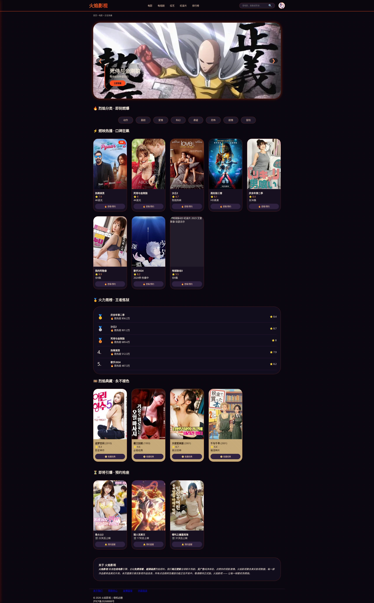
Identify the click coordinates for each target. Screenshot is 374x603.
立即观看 (117, 83)
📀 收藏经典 (110, 457)
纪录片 (183, 6)
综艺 (172, 6)
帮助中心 (112, 590)
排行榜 (195, 6)
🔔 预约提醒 (110, 544)
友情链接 (127, 590)
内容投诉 (142, 590)
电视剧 (161, 6)
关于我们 (98, 590)
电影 (150, 6)
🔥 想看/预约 (110, 206)
